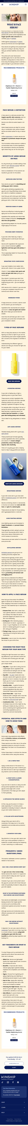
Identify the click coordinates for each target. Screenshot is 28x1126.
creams (20, 41)
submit (14, 1067)
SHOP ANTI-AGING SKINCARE (14, 483)
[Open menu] (2, 4)
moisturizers (13, 41)
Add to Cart (14, 95)
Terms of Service (17, 1119)
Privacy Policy (10, 1119)
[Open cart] (26, 4)
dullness (13, 38)
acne (8, 38)
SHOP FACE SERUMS (14, 381)
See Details (17, 1095)
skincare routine (14, 165)
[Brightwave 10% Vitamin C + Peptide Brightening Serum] (14, 79)
